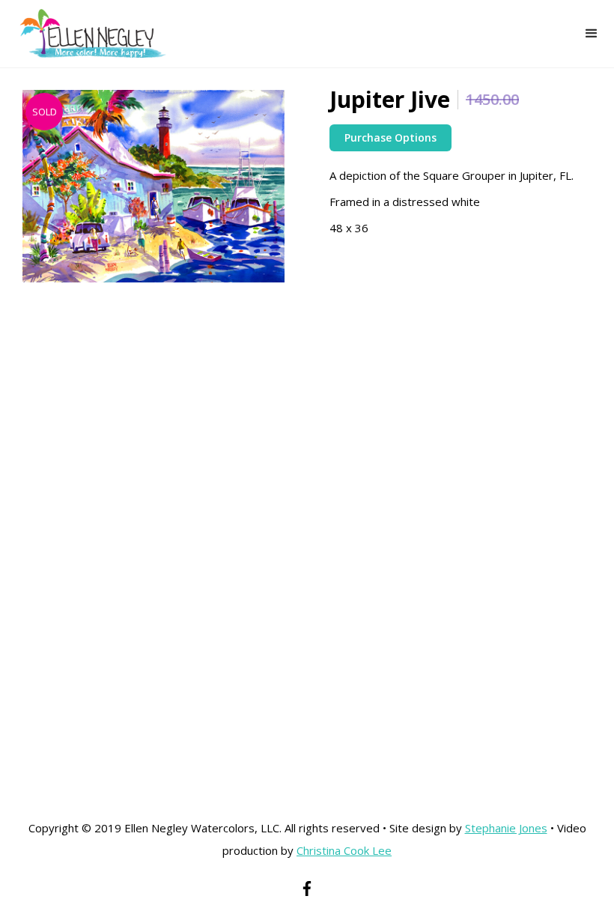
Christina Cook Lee (344, 850)
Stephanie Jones (506, 827)
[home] (83, 33)
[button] (591, 33)
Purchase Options (390, 137)
